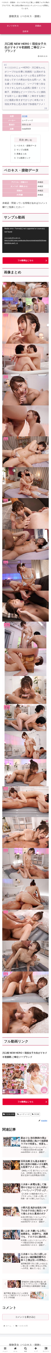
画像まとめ (21, 154)
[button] (45, 737)
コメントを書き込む (25, 1317)
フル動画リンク (23, 158)
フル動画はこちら (25, 260)
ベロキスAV (9, 1114)
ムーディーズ (24, 1114)
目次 (21, 139)
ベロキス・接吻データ (26, 145)
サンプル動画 (22, 150)
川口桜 (24, 116)
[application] (25, 240)
